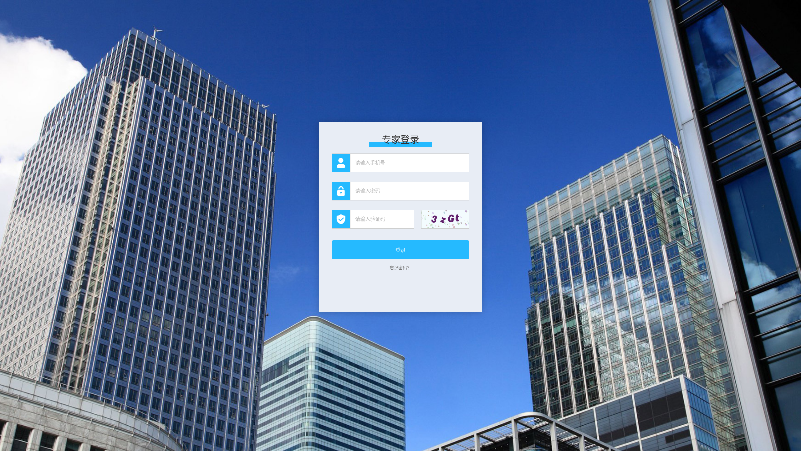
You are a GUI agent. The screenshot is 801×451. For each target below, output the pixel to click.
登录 (400, 250)
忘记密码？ (400, 267)
